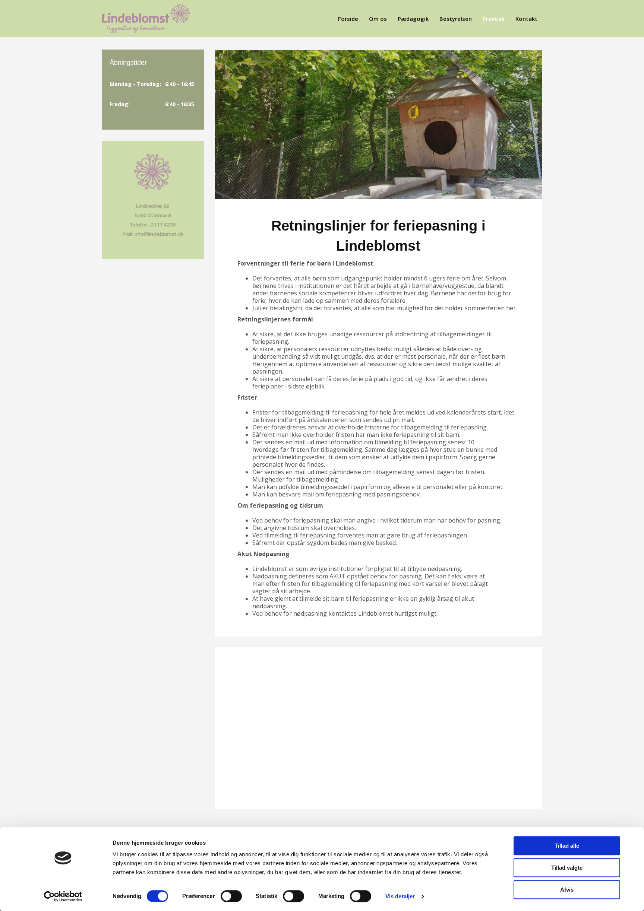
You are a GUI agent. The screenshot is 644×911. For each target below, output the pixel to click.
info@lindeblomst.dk (159, 234)
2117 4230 (163, 225)
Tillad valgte (567, 867)
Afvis (567, 889)
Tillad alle (567, 845)
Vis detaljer (400, 896)
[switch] (231, 896)
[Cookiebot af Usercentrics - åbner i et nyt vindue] (63, 896)
